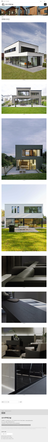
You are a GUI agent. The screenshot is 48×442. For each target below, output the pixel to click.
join (44, 1)
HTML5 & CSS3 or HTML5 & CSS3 (8, 438)
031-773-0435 (6, 1)
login (41, 1)
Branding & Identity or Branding (7, 437)
